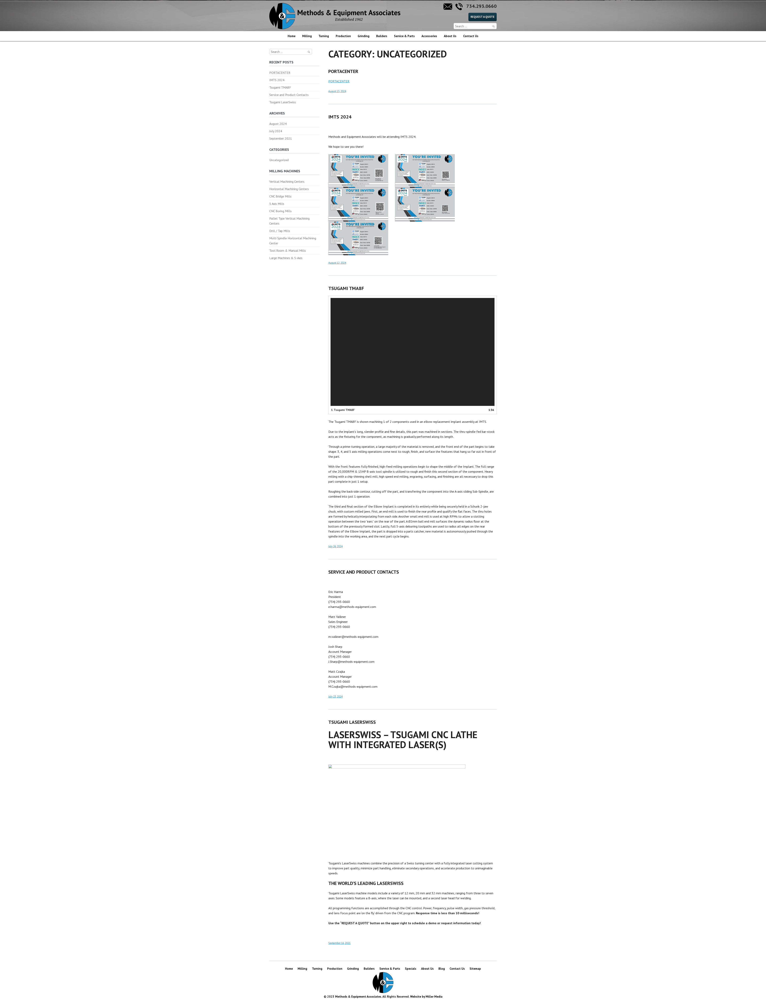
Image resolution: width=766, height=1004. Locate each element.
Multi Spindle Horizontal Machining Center (292, 240)
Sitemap (475, 968)
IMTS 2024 (276, 80)
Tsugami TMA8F (280, 87)
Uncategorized (279, 160)
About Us (450, 36)
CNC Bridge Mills (280, 196)
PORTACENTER (279, 73)
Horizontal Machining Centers (289, 189)
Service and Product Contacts (289, 95)
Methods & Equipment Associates (349, 15)
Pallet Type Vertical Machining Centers (289, 220)
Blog (441, 968)
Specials (410, 968)
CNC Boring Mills (280, 211)
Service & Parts (404, 36)
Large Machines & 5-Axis (285, 258)
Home (291, 36)
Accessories (429, 36)
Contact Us (470, 36)
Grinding (363, 36)
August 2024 (278, 124)
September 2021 (280, 138)
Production (343, 36)
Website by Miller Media (426, 996)
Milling (307, 36)
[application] (413, 352)
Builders (381, 36)
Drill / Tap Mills (279, 231)
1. (343, 410)
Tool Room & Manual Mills (287, 250)
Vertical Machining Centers (286, 181)
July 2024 (275, 131)
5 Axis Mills (276, 204)
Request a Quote (483, 17)
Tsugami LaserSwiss (282, 102)
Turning (324, 36)
